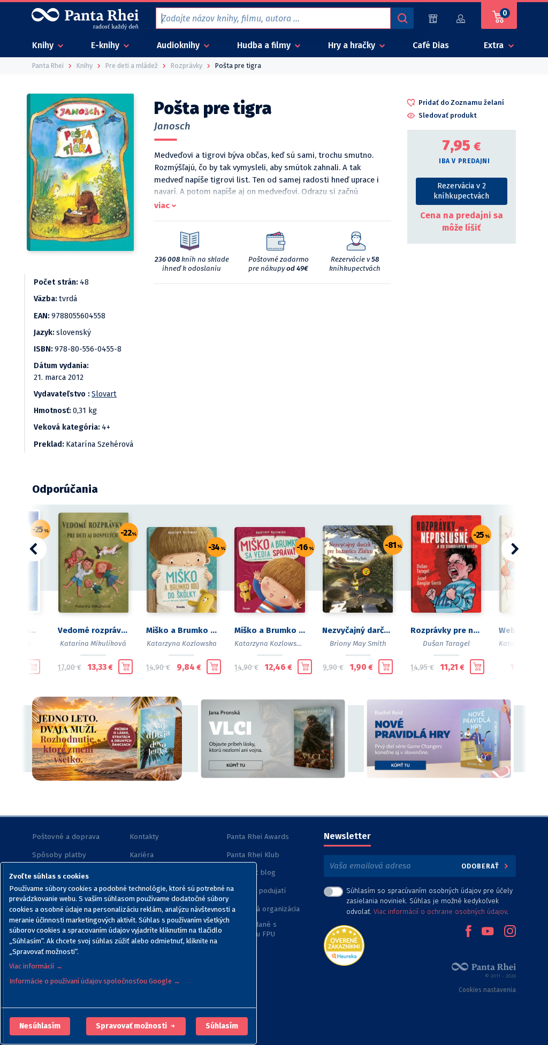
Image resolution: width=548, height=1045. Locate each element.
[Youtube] (487, 932)
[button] (40, 1026)
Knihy (44, 45)
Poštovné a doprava (66, 836)
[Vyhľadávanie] (402, 18)
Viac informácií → (36, 966)
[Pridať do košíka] (33, 666)
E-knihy (106, 45)
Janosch (172, 126)
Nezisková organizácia (263, 908)
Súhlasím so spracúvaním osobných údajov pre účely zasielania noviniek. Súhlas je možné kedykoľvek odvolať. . (429, 901)
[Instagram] (510, 932)
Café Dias (431, 45)
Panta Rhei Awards (257, 836)
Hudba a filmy (265, 45)
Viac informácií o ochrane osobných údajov (440, 911)
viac (162, 205)
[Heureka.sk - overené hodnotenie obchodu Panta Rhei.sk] (344, 945)
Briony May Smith (358, 643)
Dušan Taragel (446, 643)
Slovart (104, 394)
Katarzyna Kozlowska (182, 643)
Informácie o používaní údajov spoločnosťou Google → (94, 981)
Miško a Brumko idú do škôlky (181, 630)
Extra (495, 45)
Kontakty (144, 836)
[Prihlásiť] (461, 18)
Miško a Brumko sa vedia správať (270, 630)
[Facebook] (468, 932)
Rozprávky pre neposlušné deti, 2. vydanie (446, 630)
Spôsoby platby (59, 854)
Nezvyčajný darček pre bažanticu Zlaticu (357, 630)
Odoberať (481, 866)
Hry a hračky (352, 45)
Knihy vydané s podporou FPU (251, 929)
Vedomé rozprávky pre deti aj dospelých (93, 630)
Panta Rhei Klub (252, 854)
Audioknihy (179, 45)
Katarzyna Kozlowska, (270, 643)
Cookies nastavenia (487, 990)
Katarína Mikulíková (93, 643)
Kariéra (142, 854)
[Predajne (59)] (433, 18)
